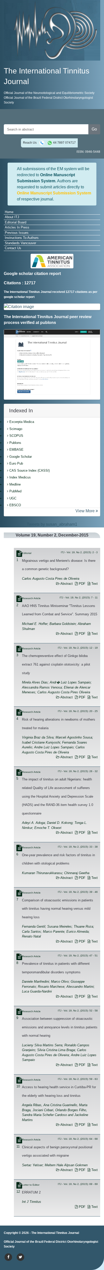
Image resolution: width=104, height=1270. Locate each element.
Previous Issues (17, 233)
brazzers (53, 1242)
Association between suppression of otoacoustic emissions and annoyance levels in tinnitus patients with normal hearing (59, 1027)
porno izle (24, 1242)
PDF (81, 584)
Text (94, 584)
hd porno (81, 1242)
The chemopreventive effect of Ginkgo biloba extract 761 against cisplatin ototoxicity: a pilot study (56, 664)
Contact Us (13, 248)
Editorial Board (15, 222)
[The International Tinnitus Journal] (52, 30)
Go (94, 129)
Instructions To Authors (22, 238)
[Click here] (52, 307)
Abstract (66, 584)
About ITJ (12, 217)
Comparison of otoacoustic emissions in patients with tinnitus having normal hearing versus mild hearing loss (57, 908)
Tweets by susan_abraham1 (52, 524)
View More (85, 511)
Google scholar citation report (32, 273)
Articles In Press (17, 227)
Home (9, 212)
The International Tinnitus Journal (55, 1233)
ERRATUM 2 (31, 1192)
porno (9, 1242)
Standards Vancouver (20, 243)
